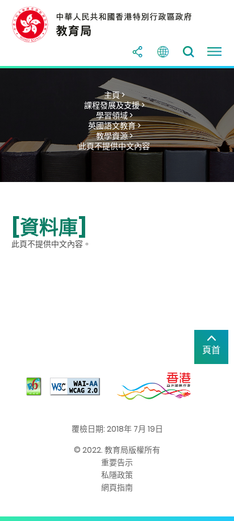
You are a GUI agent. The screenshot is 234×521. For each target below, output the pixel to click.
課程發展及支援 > (114, 105)
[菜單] (214, 51)
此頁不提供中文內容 (114, 146)
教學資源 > (114, 136)
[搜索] (188, 51)
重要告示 (117, 462)
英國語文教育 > (114, 126)
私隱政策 (117, 475)
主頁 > (114, 95)
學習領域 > (114, 115)
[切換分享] (137, 51)
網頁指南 (117, 487)
